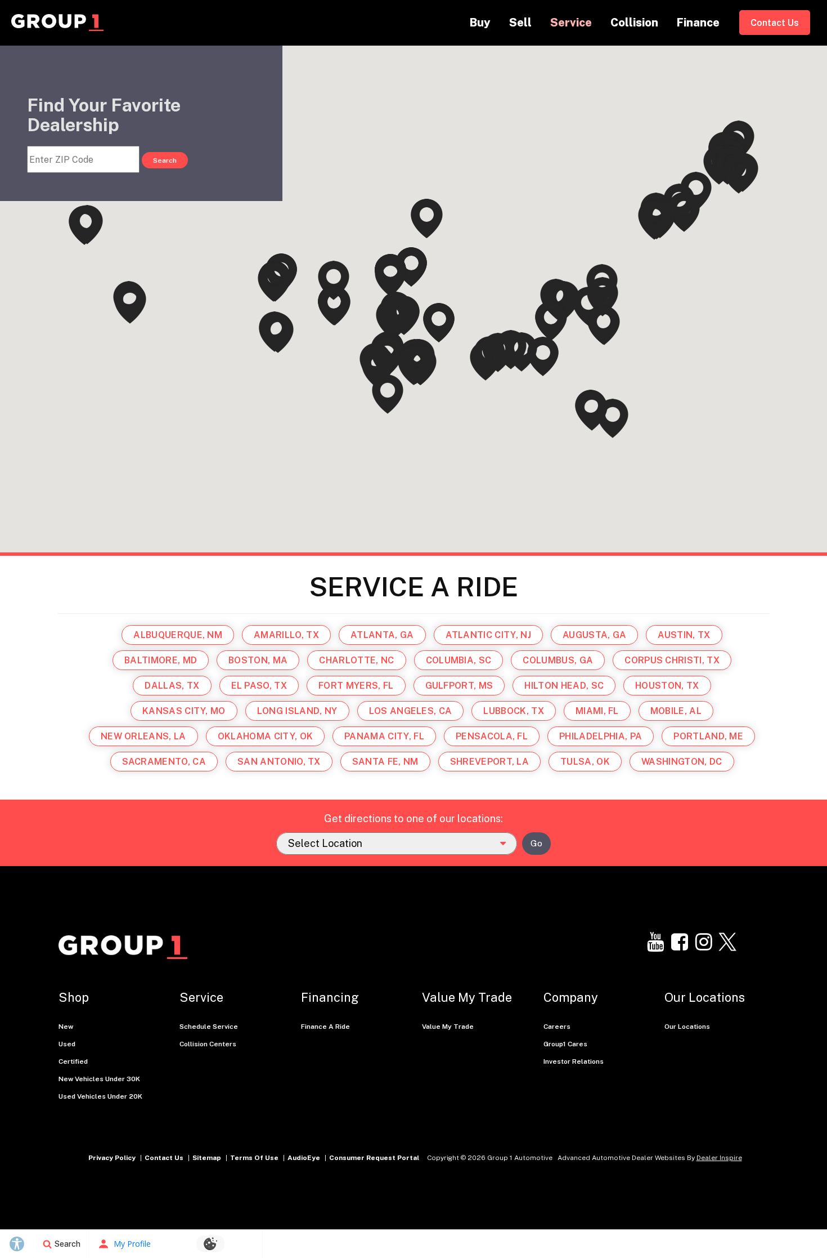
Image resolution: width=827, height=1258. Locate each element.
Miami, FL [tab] (597, 711)
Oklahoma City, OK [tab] (265, 736)
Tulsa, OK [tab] (585, 761)
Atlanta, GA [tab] (382, 635)
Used (67, 1044)
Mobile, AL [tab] (676, 711)
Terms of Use (254, 1158)
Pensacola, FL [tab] (492, 736)
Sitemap (206, 1158)
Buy (480, 22)
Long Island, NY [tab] (297, 711)
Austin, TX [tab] (684, 635)
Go (536, 843)
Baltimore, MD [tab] (160, 660)
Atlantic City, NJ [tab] (488, 635)
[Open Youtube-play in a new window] (655, 942)
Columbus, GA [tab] (558, 660)
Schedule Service (208, 1027)
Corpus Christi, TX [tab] (672, 660)
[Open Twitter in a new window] (728, 942)
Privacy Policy (112, 1158)
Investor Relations (573, 1061)
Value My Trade (448, 1027)
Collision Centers (207, 1044)
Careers (556, 1027)
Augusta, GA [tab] (595, 635)
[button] (391, 318)
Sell (520, 22)
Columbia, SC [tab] (459, 660)
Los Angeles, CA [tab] (410, 711)
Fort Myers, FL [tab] (355, 685)
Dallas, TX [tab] (172, 685)
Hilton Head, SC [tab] (564, 685)
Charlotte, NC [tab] (356, 660)
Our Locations (687, 1027)
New (66, 1027)
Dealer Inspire (719, 1158)
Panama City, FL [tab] (384, 736)
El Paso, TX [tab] (259, 685)
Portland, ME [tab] (708, 736)
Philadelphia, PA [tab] (600, 736)
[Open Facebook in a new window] (679, 942)
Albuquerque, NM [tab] (177, 635)
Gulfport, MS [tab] (459, 685)
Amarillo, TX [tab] (286, 635)
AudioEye (303, 1158)
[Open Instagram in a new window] (704, 942)
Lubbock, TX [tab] (513, 711)
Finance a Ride (325, 1027)
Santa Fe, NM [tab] (385, 761)
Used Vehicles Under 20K (100, 1096)
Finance (698, 22)
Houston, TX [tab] (667, 685)
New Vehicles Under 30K (99, 1079)
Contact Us (774, 22)
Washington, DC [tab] (681, 761)
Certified (73, 1061)
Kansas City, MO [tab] (184, 711)
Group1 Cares (565, 1044)
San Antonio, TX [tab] (279, 761)
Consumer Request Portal (374, 1158)
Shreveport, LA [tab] (489, 761)
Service (571, 22)
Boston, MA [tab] (257, 660)
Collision (634, 22)
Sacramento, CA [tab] (164, 761)
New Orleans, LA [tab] (143, 736)
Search (165, 160)
